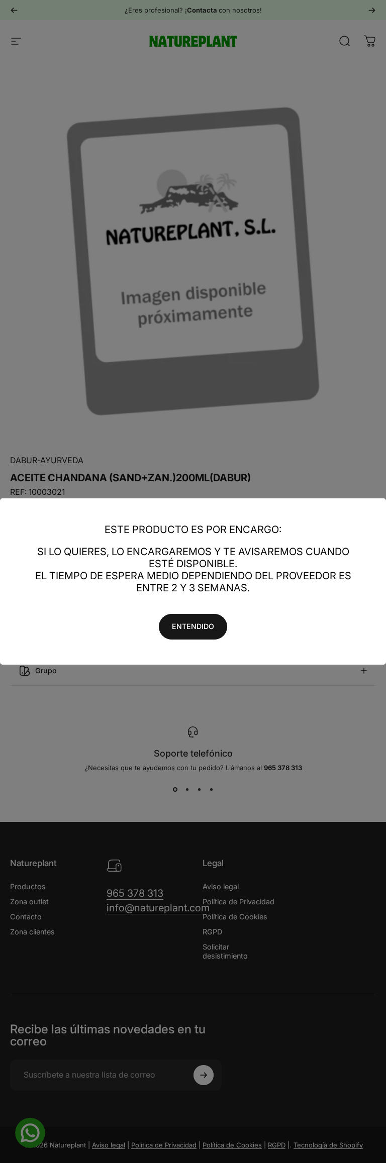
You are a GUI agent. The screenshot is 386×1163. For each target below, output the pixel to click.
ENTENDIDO (193, 626)
